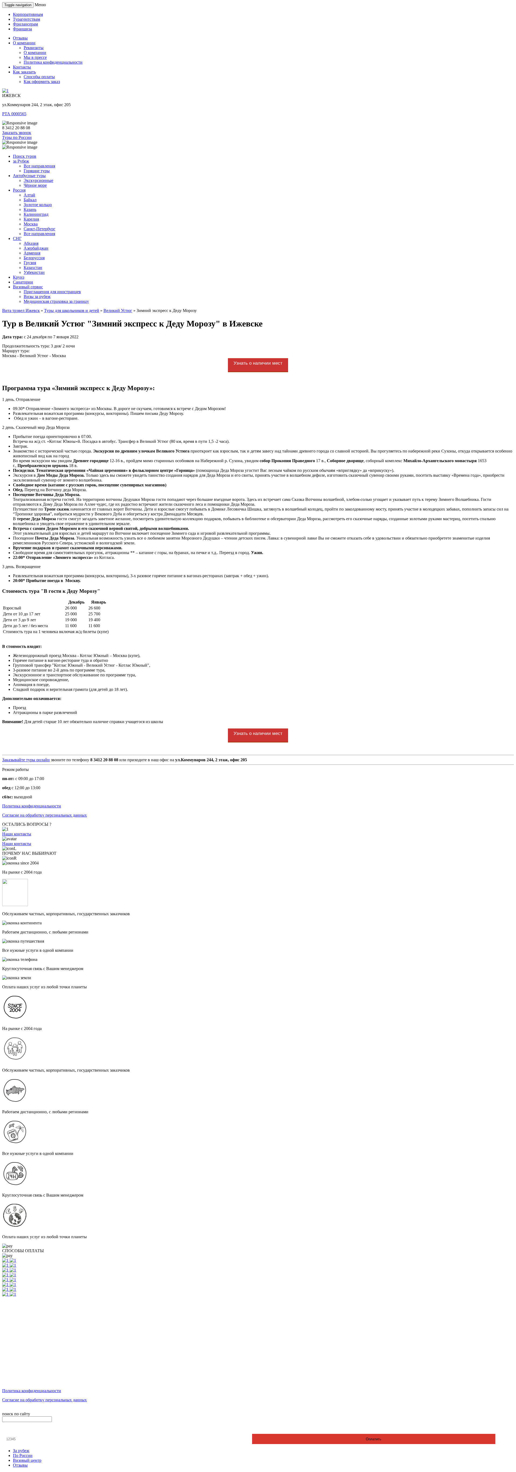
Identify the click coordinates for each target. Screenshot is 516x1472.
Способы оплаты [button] (39, 76)
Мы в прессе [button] (35, 57)
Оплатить (373, 1439)
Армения (32, 253)
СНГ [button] (17, 238)
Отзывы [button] (20, 38)
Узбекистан (34, 272)
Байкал (30, 200)
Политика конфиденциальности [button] (53, 62)
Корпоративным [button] (28, 14)
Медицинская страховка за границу (56, 301)
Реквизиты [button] (34, 47)
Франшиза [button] (22, 29)
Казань (30, 209)
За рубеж (21, 1450)
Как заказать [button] (24, 72)
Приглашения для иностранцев (52, 291)
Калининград (36, 214)
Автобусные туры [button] (29, 175)
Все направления (39, 166)
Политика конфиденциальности (31, 806)
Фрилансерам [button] (25, 24)
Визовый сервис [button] (28, 287)
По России (23, 1455)
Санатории (23, 282)
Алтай (29, 195)
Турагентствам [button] (26, 19)
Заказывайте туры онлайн (26, 759)
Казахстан (33, 267)
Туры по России (17, 137)
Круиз (18, 277)
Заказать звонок (16, 132)
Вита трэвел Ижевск (21, 310)
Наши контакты (16, 834)
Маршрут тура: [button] (16, 351)
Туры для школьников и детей (71, 310)
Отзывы (20, 1465)
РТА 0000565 (14, 114)
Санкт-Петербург (39, 229)
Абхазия (31, 243)
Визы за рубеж (37, 296)
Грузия (30, 262)
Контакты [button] (22, 67)
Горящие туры (37, 170)
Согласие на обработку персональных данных (44, 815)
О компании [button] (24, 43)
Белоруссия (34, 258)
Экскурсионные (38, 180)
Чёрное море (35, 185)
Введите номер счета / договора (34, 1429)
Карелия (31, 219)
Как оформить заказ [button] (42, 81)
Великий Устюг (117, 310)
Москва (31, 224)
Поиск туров (24, 156)
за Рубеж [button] (21, 161)
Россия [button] (19, 190)
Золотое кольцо (38, 204)
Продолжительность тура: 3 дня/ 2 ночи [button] (38, 346)
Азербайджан (36, 248)
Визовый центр (27, 1460)
